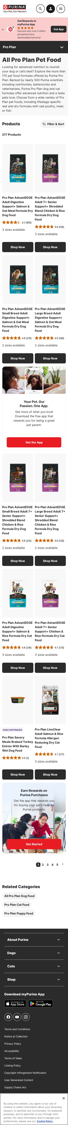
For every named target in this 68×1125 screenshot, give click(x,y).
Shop (11, 979)
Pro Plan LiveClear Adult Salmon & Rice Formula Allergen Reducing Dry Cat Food (49, 738)
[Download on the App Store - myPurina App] (15, 1003)
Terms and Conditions (17, 1029)
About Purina (17, 940)
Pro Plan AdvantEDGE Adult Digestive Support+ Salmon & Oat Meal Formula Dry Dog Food (17, 206)
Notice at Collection (16, 1036)
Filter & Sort (55, 124)
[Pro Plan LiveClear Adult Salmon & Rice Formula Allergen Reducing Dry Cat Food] (50, 700)
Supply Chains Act (15, 1087)
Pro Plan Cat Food (16, 904)
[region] (34, 1109)
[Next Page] (63, 864)
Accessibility (11, 1050)
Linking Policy (12, 1065)
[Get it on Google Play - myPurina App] (40, 1003)
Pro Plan (9, 47)
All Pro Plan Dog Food (19, 896)
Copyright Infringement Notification (25, 1072)
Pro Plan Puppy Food (18, 913)
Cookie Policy (45, 1121)
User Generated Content (18, 1080)
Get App (59, 29)
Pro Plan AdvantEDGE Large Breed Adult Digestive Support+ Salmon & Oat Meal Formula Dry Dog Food (50, 320)
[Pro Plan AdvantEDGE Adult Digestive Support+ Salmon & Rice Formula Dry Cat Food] (17, 593)
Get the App (34, 442)
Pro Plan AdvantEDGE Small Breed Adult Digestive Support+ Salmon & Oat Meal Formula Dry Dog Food (17, 320)
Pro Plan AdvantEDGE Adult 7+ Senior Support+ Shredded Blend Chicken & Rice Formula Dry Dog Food (50, 208)
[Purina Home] (19, 9)
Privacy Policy (12, 1043)
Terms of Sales (13, 1058)
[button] (17, 247)
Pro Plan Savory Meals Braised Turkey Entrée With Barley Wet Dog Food (17, 744)
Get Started (34, 844)
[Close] (2, 29)
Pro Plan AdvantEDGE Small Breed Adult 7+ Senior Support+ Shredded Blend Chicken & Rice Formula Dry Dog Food (17, 520)
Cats (11, 966)
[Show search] (40, 8)
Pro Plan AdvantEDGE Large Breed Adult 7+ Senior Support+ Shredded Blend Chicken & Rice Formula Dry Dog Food (50, 520)
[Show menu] (60, 8)
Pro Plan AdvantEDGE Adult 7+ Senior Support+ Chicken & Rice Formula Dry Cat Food (50, 631)
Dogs (11, 953)
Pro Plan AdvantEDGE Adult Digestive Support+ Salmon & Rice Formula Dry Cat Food (17, 631)
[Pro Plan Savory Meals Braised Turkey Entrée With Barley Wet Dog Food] (17, 700)
